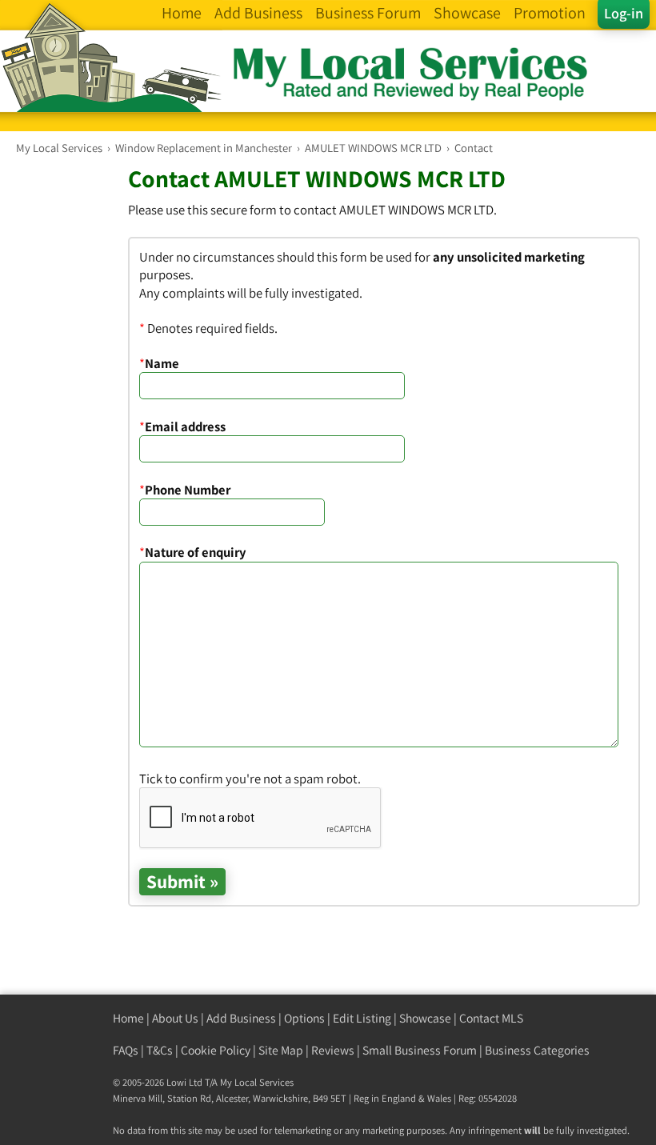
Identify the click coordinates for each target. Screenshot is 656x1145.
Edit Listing (362, 1018)
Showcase (425, 1018)
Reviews (332, 1050)
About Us (175, 1018)
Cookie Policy (215, 1050)
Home (128, 1018)
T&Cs (159, 1050)
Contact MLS (491, 1018)
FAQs (125, 1050)
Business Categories (537, 1050)
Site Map (280, 1050)
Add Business (241, 1018)
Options (304, 1018)
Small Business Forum (419, 1050)
